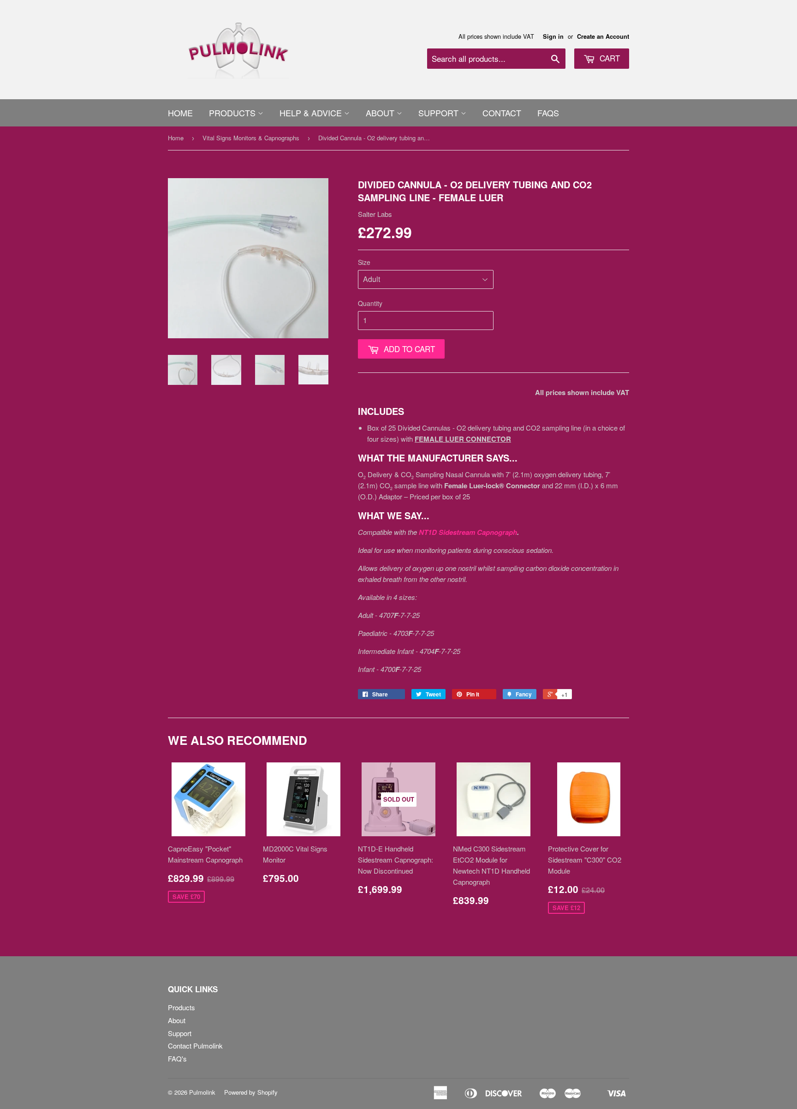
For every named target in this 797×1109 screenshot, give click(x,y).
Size (364, 262)
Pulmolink (202, 1092)
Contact (501, 113)
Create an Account (603, 36)
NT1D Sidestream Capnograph (468, 532)
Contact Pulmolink (195, 1045)
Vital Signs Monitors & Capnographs (250, 137)
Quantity (370, 303)
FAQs (548, 113)
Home (180, 113)
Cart (608, 58)
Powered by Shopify (251, 1092)
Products (233, 113)
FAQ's (177, 1058)
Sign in (553, 36)
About (381, 113)
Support (439, 113)
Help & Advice (312, 113)
